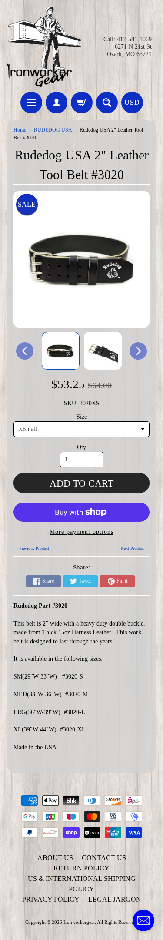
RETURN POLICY (81, 868)
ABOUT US (55, 857)
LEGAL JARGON (114, 899)
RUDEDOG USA (53, 130)
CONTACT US (104, 857)
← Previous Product (31, 548)
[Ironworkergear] (44, 47)
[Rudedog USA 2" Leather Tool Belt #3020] (61, 351)
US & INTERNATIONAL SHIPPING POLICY (82, 884)
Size (82, 417)
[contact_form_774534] (143, 920)
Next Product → (135, 548)
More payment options (81, 532)
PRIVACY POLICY (51, 899)
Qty (81, 447)
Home (19, 130)
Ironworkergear (79, 922)
